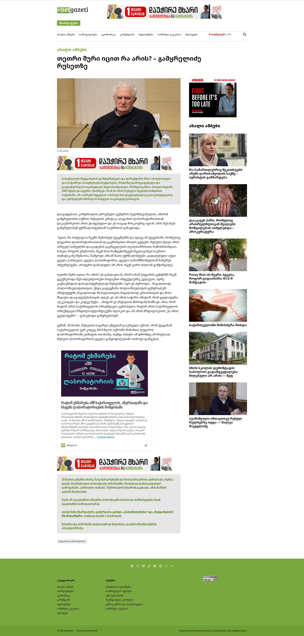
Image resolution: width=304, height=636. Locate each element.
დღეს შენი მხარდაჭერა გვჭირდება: (87, 511)
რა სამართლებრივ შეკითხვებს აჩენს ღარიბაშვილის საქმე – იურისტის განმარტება (215, 173)
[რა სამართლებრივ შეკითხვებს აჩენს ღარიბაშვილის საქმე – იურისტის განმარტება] (218, 150)
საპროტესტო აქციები (118, 591)
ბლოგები (191, 34)
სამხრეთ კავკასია (169, 34)
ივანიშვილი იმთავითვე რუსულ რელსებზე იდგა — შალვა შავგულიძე (215, 422)
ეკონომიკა (108, 34)
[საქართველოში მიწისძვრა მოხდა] (218, 306)
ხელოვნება (146, 34)
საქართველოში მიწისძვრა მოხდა (218, 325)
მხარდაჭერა (68, 23)
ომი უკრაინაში (115, 595)
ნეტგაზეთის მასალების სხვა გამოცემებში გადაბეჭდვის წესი (213, 630)
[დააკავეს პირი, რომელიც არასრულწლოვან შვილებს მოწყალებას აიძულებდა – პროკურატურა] (218, 201)
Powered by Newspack (87, 630)
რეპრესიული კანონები (119, 599)
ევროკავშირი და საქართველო (124, 604)
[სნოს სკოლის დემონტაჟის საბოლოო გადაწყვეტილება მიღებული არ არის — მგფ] (218, 349)
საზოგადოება (88, 34)
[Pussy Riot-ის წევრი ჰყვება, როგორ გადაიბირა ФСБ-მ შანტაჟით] (218, 255)
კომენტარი (127, 34)
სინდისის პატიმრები (118, 586)
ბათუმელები (217, 34)
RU (229, 34)
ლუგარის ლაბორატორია (72, 541)
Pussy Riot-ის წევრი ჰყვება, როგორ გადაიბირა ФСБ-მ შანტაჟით (212, 278)
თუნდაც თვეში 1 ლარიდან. (103, 515)
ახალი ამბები (66, 34)
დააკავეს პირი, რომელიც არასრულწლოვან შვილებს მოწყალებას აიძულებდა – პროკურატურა (212, 226)
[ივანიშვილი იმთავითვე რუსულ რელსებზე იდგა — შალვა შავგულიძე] (218, 399)
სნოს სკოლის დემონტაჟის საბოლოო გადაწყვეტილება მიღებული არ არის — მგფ (213, 372)
